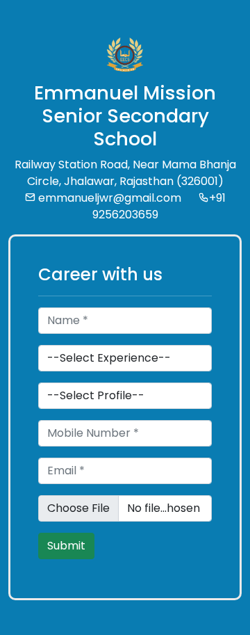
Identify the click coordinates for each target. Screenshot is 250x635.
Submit (66, 546)
